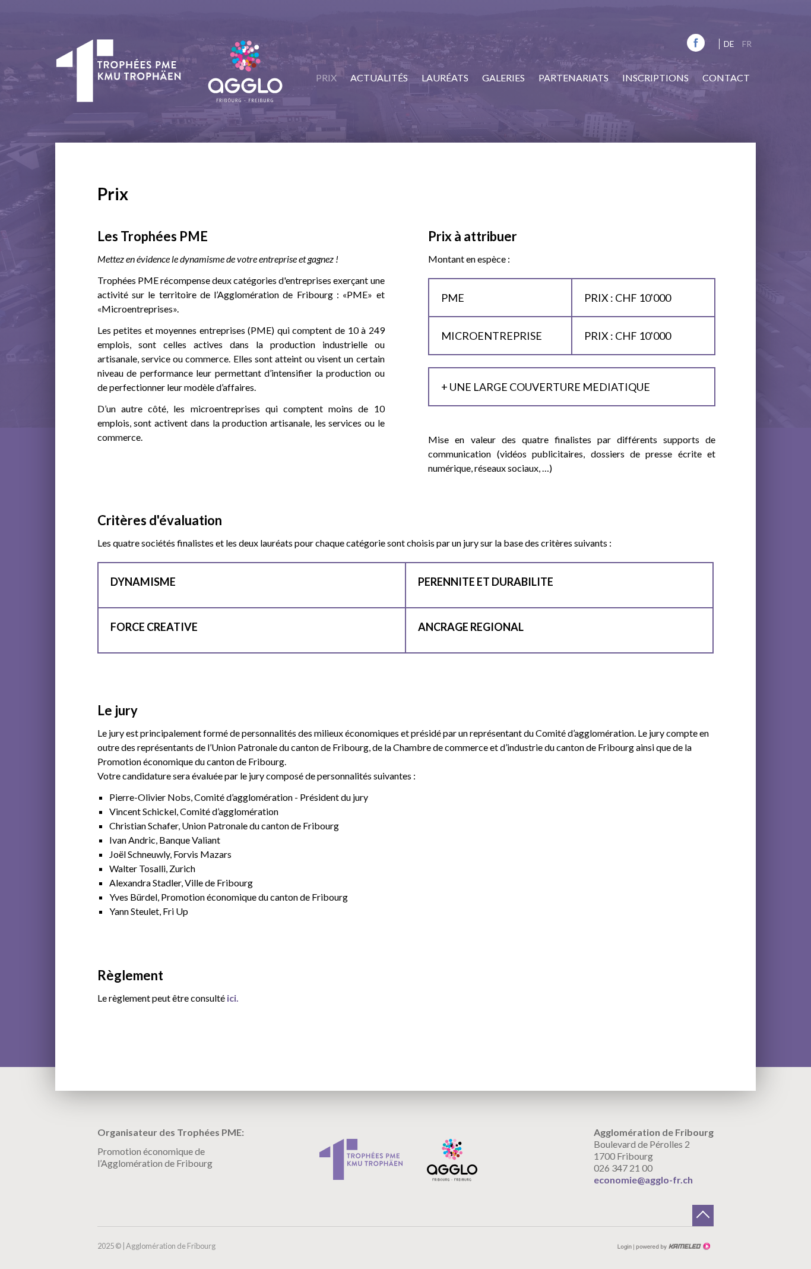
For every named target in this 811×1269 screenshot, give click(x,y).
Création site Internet (672, 1246)
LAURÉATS (445, 77)
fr (747, 44)
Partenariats (573, 77)
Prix (326, 77)
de (729, 44)
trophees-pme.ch (118, 71)
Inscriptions (655, 77)
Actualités (379, 77)
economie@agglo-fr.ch (643, 1179)
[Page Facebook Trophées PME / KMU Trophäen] (696, 47)
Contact (726, 77)
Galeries (503, 77)
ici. (233, 997)
